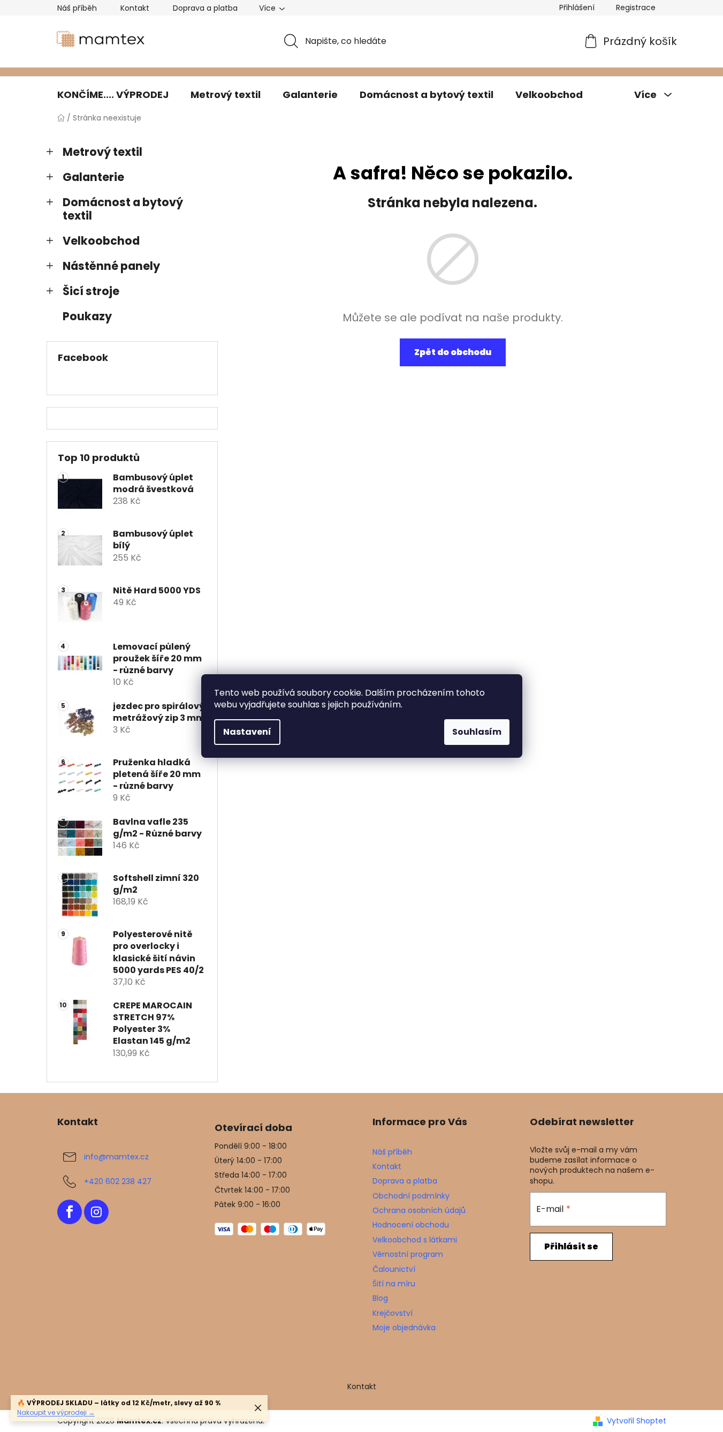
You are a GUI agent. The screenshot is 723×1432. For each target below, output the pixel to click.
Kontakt (134, 8)
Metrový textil (102, 152)
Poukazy (87, 316)
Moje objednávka (404, 1327)
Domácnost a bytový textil (123, 208)
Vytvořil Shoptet (636, 1421)
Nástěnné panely (111, 266)
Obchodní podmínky (411, 1195)
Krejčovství (392, 1313)
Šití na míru (393, 1283)
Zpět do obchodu (452, 352)
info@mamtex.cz (116, 1156)
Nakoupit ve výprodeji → (56, 1412)
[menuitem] (113, 95)
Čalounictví (393, 1269)
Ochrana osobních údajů (419, 1210)
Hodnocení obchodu (410, 1224)
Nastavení (247, 732)
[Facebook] (69, 1212)
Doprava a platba (205, 8)
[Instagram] (96, 1212)
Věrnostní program (407, 1254)
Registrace (636, 7)
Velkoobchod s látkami (414, 1239)
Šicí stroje (91, 291)
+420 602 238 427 (117, 1180)
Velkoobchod (101, 240)
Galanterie (93, 177)
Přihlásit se (571, 1246)
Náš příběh (77, 8)
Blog (380, 1298)
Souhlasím (476, 732)
